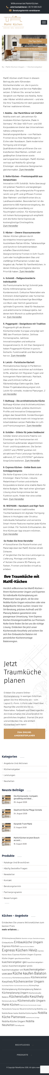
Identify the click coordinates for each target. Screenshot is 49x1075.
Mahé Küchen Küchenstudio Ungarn (30, 1005)
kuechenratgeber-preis (20, 965)
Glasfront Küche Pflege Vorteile (28, 810)
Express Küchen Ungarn (23, 954)
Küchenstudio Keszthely (26, 996)
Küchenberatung (7, 977)
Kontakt (8, 880)
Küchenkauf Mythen (8, 985)
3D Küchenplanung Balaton (11, 938)
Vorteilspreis (19, 1025)
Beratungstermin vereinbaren (26, 10)
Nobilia (15, 1013)
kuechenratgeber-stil (12, 969)
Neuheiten (9, 781)
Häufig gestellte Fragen (15, 868)
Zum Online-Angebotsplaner (24, 734)
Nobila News (7, 1013)
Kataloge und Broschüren (16, 862)
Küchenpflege (34, 985)
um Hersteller (10, 394)
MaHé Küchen (10, 1004)
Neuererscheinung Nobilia (31, 1009)
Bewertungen (10, 898)
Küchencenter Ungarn (28, 981)
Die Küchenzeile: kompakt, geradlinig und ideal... (26, 797)
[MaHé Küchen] (13, 22)
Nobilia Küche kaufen (28, 1013)
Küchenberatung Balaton (21, 977)
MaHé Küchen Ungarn (15, 67)
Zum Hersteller (26, 170)
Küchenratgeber (35, 67)
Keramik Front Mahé (23, 823)
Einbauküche (18, 634)
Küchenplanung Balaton (29, 989)
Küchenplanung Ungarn (15, 992)
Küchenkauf (10, 724)
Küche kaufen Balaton (29, 973)
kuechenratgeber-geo (14, 961)
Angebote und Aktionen (16, 763)
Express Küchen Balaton (27, 946)
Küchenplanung (26, 595)
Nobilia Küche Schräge (32, 1017)
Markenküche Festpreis (10, 1009)
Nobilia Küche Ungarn (13, 1021)
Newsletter (9, 874)
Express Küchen (10, 946)
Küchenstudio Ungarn (31, 1000)
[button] (24, 1045)
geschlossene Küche (22, 958)
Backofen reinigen (27, 938)
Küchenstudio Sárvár (9, 1001)
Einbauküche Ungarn (28, 942)
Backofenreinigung (38, 938)
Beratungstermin (12, 886)
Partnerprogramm (13, 892)
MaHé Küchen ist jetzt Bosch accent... (26, 838)
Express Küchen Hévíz (19, 950)
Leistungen (9, 775)
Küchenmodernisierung (21, 985)
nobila (45, 1009)
